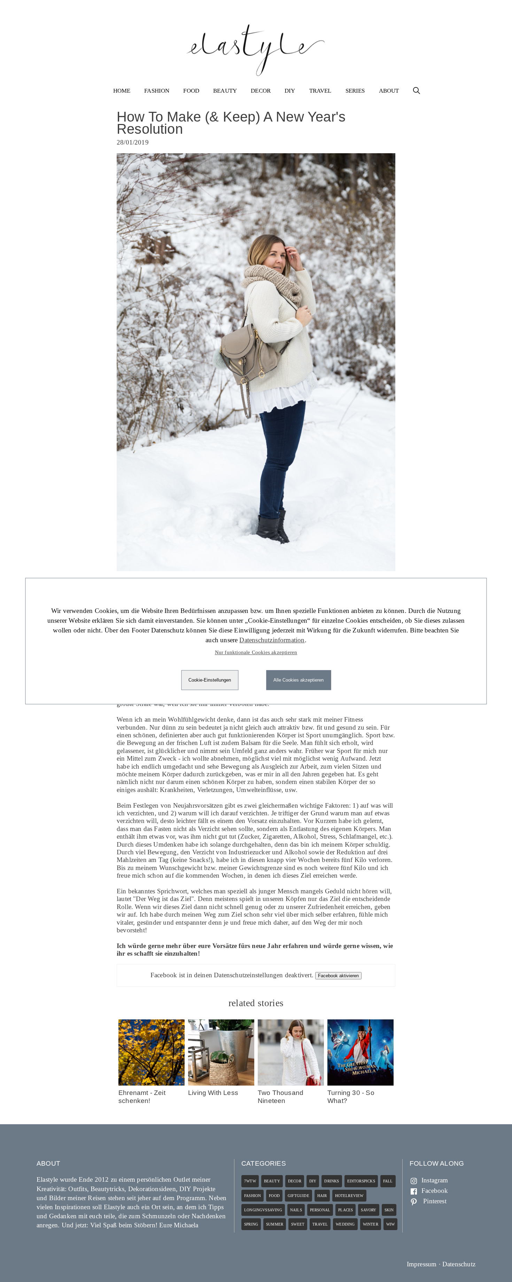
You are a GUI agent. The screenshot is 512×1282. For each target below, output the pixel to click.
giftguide (298, 1196)
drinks (331, 1181)
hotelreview (349, 1196)
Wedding (345, 1224)
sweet (297, 1224)
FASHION (156, 90)
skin (389, 1210)
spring (251, 1224)
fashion (252, 1196)
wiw (390, 1224)
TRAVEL (320, 90)
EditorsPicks (361, 1181)
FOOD (191, 90)
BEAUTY (225, 90)
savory (368, 1210)
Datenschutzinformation (271, 640)
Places (345, 1210)
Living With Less (213, 1092)
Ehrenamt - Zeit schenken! (141, 1096)
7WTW (250, 1181)
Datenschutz (458, 1264)
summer (274, 1224)
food (274, 1196)
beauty (272, 1181)
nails (296, 1210)
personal (320, 1210)
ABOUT (389, 90)
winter (370, 1224)
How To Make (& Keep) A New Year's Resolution (231, 123)
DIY (290, 90)
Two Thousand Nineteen (280, 1096)
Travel (320, 1224)
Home (122, 90)
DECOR (261, 90)
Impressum (422, 1264)
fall (388, 1181)
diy (313, 1181)
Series (355, 90)
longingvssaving (263, 1210)
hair (322, 1196)
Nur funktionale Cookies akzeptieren (256, 652)
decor (294, 1181)
